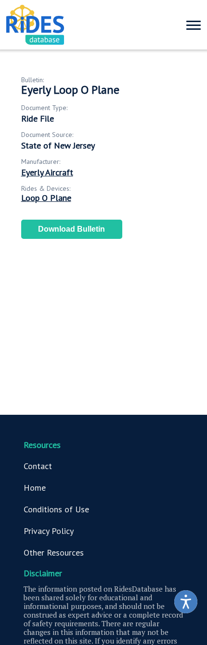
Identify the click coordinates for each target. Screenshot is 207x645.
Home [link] (35, 487)
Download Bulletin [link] (71, 229)
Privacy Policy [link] (49, 530)
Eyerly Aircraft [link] (47, 172)
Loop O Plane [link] (46, 197)
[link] (185, 601)
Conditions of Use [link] (56, 509)
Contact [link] (38, 465)
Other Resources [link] (54, 552)
